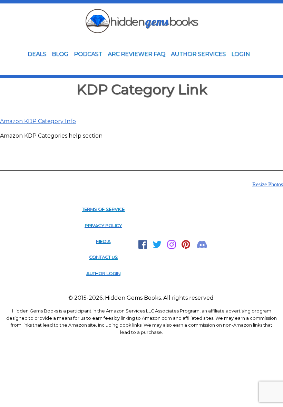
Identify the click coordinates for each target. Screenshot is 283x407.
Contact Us (103, 257)
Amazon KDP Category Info (38, 121)
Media (103, 241)
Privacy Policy (103, 225)
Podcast (88, 54)
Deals (37, 54)
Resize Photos (267, 184)
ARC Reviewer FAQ (136, 54)
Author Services (198, 54)
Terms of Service (103, 209)
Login (240, 54)
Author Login (103, 273)
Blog (60, 54)
